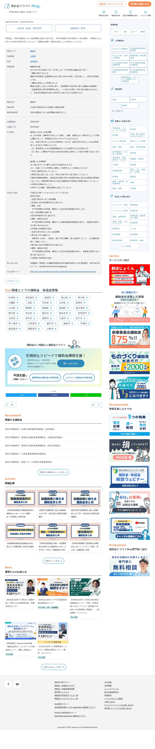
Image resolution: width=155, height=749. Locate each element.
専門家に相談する (139, 4)
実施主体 (10, 102)
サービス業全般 (119, 141)
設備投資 (34, 61)
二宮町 (28, 303)
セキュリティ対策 (120, 205)
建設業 (133, 177)
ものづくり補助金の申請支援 (79, 378)
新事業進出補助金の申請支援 (45, 378)
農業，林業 (117, 188)
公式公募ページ (13, 272)
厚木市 (28, 318)
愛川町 (12, 313)
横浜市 (45, 313)
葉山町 (64, 297)
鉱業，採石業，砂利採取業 (120, 182)
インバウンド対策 (120, 211)
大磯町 (12, 303)
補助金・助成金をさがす (64, 686)
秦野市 (45, 318)
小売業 (115, 165)
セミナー (134, 32)
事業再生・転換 (137, 240)
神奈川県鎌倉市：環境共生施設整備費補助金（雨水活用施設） (33, 446)
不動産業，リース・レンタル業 (119, 129)
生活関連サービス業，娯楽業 (120, 153)
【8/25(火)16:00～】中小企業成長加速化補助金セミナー (52, 601)
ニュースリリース (111, 689)
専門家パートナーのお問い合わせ (118, 708)
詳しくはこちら (71, 363)
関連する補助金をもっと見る (52, 472)
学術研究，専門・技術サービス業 (120, 159)
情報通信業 (117, 171)
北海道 (133, 99)
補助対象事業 (12, 112)
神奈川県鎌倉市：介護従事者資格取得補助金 (25, 454)
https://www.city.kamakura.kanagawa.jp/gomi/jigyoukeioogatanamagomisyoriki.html (63, 272)
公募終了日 (11, 127)
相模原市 (32, 329)
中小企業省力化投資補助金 (120, 64)
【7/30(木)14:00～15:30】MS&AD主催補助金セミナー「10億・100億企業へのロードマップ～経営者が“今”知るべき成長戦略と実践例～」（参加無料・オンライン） (84, 606)
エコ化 (133, 228)
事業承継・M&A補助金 (138, 57)
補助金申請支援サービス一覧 (66, 695)
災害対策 (134, 211)
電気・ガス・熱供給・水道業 (138, 171)
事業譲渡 (134, 205)
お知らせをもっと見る (52, 667)
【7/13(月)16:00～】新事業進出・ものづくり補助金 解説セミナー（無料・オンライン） (52, 649)
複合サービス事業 (138, 141)
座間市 (79, 303)
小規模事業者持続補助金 (138, 49)
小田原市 (32, 323)
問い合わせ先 (12, 263)
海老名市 (63, 313)
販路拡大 (116, 228)
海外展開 (116, 234)
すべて (116, 32)
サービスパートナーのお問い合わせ (118, 705)
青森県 (124, 105)
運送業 (133, 165)
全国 (114, 99)
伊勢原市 (82, 313)
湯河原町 (80, 308)
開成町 (28, 308)
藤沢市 (50, 323)
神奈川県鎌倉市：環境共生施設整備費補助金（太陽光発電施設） (34, 437)
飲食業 (133, 129)
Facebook (8, 682)
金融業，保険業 (137, 159)
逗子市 (79, 318)
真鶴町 (62, 308)
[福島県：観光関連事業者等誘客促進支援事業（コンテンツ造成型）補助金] (96, 404)
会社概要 (108, 686)
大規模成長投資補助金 (120, 71)
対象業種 (10, 56)
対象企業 (10, 107)
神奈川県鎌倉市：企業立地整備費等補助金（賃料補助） (30, 429)
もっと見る (116, 111)
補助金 (143, 32)
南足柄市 (30, 297)
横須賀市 (13, 329)
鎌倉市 (33, 51)
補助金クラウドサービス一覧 (66, 699)
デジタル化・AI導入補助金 (120, 57)
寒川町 (81, 297)
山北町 (12, 308)
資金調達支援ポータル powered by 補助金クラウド (75, 707)
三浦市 (62, 318)
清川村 (28, 313)
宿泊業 (133, 153)
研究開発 (134, 234)
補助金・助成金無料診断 (64, 689)
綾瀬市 (47, 297)
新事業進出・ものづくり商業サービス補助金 (129, 79)
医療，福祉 (117, 147)
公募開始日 (11, 122)
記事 (125, 32)
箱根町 (45, 308)
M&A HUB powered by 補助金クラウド (70, 716)
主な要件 (10, 132)
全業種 (33, 56)
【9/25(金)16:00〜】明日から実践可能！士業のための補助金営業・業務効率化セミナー (20, 603)
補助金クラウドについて (110, 4)
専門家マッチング (61, 692)
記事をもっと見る (52, 561)
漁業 (132, 182)
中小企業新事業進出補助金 (138, 64)
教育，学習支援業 (138, 147)
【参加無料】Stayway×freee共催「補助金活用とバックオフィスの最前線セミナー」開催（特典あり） (20, 646)
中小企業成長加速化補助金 (138, 71)
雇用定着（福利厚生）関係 (138, 217)
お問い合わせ (109, 702)
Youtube (17, 682)
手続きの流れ (12, 193)
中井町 (45, 303)
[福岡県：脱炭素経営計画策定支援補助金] (10, 404)
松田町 (12, 297)
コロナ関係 (126, 246)
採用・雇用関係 (119, 217)
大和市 (12, 318)
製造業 (115, 177)
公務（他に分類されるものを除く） (138, 135)
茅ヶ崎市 (13, 323)
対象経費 (10, 67)
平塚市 (83, 323)
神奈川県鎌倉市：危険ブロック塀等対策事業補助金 (28, 462)
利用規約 (108, 695)
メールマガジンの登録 (113, 699)
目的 (9, 61)
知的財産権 (117, 240)
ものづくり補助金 (120, 49)
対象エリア (11, 51)
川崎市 (50, 329)
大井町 (62, 303)
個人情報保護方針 (111, 692)
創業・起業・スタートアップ (120, 223)
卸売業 (115, 135)
